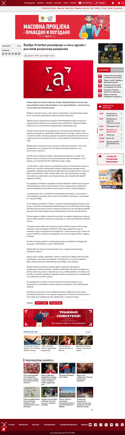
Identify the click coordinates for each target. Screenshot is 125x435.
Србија (97, 8)
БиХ (92, 8)
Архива (73, 3)
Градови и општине (82, 8)
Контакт (35, 425)
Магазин (58, 3)
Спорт (65, 3)
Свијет (110, 8)
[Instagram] (100, 424)
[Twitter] (106, 424)
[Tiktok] (116, 424)
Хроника (49, 3)
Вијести (40, 3)
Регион (104, 8)
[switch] (111, 3)
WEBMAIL (84, 425)
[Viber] (122, 425)
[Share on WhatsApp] (16, 54)
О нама (11, 425)
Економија (118, 8)
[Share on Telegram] (9, 54)
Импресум (23, 425)
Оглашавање (49, 425)
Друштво (60, 8)
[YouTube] (90, 424)
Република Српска (49, 8)
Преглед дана (29, 3)
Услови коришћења (68, 425)
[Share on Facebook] (6, 54)
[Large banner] (62, 27)
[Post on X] (13, 54)
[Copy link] (3, 54)
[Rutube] (111, 424)
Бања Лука (69, 8)
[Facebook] (95, 424)
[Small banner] (110, 53)
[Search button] (123, 3)
